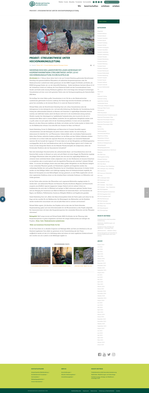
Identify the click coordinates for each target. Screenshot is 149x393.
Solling (99, 126)
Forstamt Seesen (101, 80)
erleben (116, 6)
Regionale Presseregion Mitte (105, 117)
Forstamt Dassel (101, 40)
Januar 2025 (100, 288)
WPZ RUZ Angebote (102, 189)
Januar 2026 (100, 261)
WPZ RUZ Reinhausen (103, 198)
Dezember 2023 (101, 319)
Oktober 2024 (101, 295)
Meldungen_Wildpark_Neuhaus (105, 105)
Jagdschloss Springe (102, 101)
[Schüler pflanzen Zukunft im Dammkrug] (62, 255)
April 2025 (100, 281)
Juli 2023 (99, 330)
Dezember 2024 (101, 291)
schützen (105, 6)
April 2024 (100, 309)
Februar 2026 (101, 258)
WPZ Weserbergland (102, 208)
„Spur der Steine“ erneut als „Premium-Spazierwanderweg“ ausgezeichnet (83, 266)
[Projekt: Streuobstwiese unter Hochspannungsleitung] (61, 37)
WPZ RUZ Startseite (102, 201)
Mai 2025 (100, 279)
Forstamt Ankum (101, 36)
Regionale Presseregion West (105, 124)
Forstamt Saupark (102, 77)
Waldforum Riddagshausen (104, 143)
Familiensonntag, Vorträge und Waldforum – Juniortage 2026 (105, 227)
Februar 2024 (101, 314)
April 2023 (100, 337)
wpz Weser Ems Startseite (104, 203)
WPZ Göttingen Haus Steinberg (105, 168)
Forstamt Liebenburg (102, 54)
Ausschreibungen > (66, 372)
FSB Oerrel (100, 91)
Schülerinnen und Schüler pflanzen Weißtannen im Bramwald (41, 266)
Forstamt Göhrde (101, 45)
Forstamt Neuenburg (102, 59)
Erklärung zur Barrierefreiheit (106, 390)
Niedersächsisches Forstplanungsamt (107, 115)
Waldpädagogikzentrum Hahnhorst (106, 150)
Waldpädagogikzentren (103, 147)
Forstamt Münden (102, 56)
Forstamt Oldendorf (102, 68)
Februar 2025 (101, 286)
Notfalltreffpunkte (76, 390)
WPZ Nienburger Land (103, 180)
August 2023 (100, 328)
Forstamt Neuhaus (102, 61)
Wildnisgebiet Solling (103, 157)
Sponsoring (100, 129)
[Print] (91, 65)
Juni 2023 (100, 333)
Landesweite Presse (102, 103)
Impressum (86, 390)
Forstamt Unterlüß (102, 84)
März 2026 (100, 256)
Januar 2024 (100, 316)
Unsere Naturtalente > (37, 381)
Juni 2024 (100, 305)
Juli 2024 (99, 302)
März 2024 (100, 312)
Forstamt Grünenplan (103, 47)
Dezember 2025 (101, 263)
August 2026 (100, 244)
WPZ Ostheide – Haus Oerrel (104, 184)
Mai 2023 (100, 335)
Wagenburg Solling (102, 136)
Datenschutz (94, 390)
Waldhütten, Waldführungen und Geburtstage (106, 223)
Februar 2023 (101, 342)
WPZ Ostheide (101, 182)
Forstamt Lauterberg (102, 52)
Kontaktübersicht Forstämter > (39, 374)
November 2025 (101, 265)
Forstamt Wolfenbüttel (103, 87)
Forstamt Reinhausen (103, 70)
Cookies (118, 390)
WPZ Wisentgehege (102, 210)
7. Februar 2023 (39, 65)
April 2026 (100, 254)
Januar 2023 (100, 344)
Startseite (89, 14)
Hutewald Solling (102, 96)
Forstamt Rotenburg (49, 65)
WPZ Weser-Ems (101, 205)
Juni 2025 (100, 277)
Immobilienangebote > (67, 377)
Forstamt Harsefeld (102, 49)
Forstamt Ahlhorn (102, 33)
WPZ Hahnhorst (101, 170)
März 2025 (100, 284)
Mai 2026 (100, 251)
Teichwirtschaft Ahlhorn (103, 133)
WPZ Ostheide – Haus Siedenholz (106, 187)
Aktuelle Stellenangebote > (68, 374)
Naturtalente (100, 110)
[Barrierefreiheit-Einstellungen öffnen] (2, 199)
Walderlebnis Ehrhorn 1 (103, 140)
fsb (98, 89)
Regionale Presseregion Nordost (61, 65)
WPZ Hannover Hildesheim (104, 173)
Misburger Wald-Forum (103, 108)
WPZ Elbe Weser (101, 164)
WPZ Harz (100, 175)
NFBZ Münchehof (102, 112)
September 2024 (101, 298)
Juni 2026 (100, 249)
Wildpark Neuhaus (102, 159)
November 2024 (101, 293)
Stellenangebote (101, 131)
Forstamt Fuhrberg (102, 42)
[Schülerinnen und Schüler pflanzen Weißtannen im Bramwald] (41, 255)
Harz (98, 94)
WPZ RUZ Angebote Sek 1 (104, 194)
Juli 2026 (99, 247)
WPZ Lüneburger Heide (103, 177)
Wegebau (99, 152)
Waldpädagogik (101, 145)
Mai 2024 (100, 307)
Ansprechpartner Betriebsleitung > (40, 372)
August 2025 (100, 272)
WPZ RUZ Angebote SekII (104, 196)
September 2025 (101, 270)
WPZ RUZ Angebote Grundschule (106, 191)
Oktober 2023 (101, 323)
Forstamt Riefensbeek (103, 73)
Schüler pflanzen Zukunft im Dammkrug (62, 266)
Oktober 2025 (101, 268)
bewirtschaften (91, 6)
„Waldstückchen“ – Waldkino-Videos (106, 230)
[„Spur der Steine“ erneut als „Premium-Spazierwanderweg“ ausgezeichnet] (83, 255)
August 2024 (100, 300)
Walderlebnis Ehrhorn (103, 138)
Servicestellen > (35, 377)
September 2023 (101, 326)
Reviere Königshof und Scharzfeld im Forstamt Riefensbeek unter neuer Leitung (107, 234)
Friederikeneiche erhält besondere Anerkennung (106, 220)
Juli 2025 (99, 275)
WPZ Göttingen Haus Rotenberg (105, 166)
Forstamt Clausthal (102, 38)
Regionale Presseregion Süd (104, 122)
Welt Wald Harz (101, 154)
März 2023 (100, 340)
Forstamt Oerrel (101, 66)
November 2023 (101, 321)
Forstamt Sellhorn (102, 82)
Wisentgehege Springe (103, 161)
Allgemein (100, 31)
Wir (79, 6)
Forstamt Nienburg (102, 63)
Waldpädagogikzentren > (37, 379)
